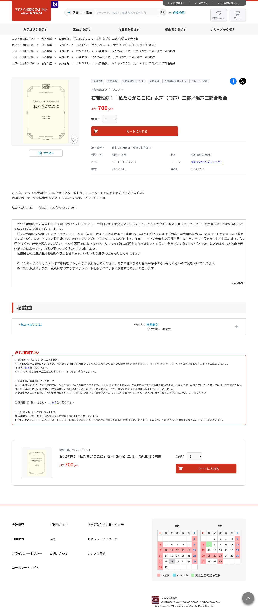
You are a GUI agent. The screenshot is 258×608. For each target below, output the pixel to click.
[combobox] (127, 12)
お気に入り (218, 18)
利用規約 (18, 539)
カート (238, 18)
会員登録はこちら (230, 2)
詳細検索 (179, 12)
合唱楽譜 (46, 38)
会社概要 (18, 524)
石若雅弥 (152, 324)
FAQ (52, 539)
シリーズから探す (223, 29)
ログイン (203, 2)
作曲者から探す (129, 29)
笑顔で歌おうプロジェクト (207, 162)
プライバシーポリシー (27, 553)
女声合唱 (64, 57)
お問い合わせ (59, 553)
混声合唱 (64, 45)
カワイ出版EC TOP (23, 38)
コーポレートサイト (25, 567)
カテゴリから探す (35, 29)
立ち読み (48, 153)
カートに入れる (137, 131)
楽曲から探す (82, 29)
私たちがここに (31, 324)
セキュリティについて (102, 539)
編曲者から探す (175, 29)
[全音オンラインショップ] (54, 4)
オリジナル (82, 51)
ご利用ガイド (178, 2)
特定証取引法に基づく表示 (105, 524)
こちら (26, 367)
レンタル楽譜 (96, 553)
